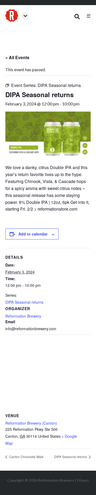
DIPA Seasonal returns (24, 302)
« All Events (17, 57)
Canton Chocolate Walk (25, 456)
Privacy (83, 480)
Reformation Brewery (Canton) (31, 423)
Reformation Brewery (23, 316)
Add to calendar (32, 234)
